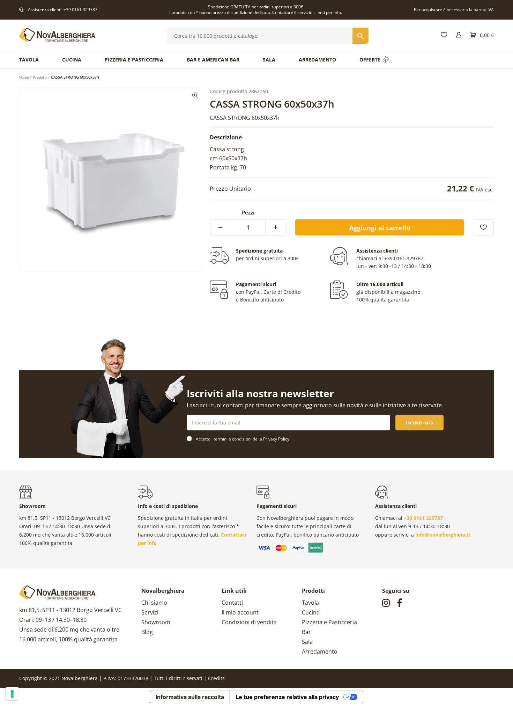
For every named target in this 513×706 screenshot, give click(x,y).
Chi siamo (154, 602)
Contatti (232, 602)
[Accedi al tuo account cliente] (458, 35)
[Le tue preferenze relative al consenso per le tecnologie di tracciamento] (12, 693)
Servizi (149, 612)
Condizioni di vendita (249, 622)
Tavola (310, 602)
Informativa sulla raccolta (190, 696)
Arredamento (319, 651)
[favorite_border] (483, 227)
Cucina (311, 612)
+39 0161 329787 (80, 10)
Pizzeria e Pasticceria (329, 622)
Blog (147, 632)
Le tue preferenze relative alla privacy (287, 696)
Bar (306, 632)
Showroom (155, 622)
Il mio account (240, 612)
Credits (216, 678)
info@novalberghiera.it (442, 534)
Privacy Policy (276, 439)
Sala (307, 642)
